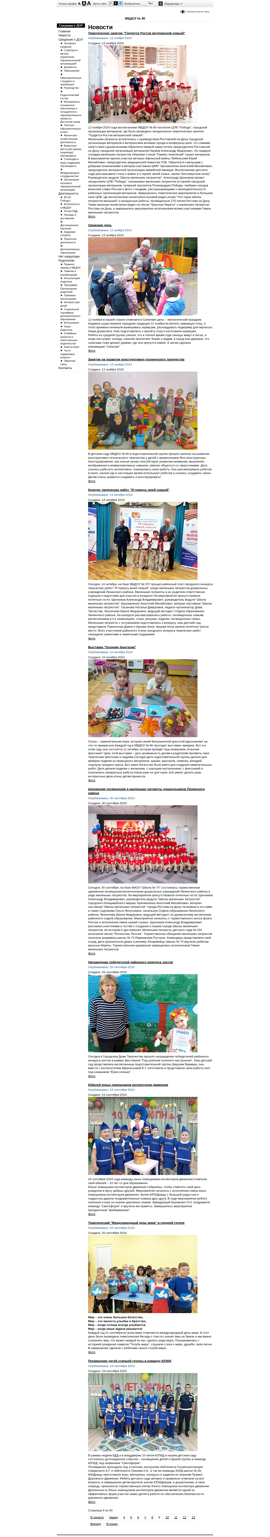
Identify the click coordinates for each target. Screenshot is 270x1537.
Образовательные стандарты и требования (70, 81)
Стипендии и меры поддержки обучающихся (70, 162)
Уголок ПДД (71, 211)
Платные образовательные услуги (70, 128)
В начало (97, 1517)
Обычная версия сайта (198, 11)
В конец (112, 1524)
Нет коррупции (69, 256)
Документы (70, 67)
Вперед (95, 1524)
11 (176, 1517)
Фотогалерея (71, 322)
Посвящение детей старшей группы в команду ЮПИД (129, 1361)
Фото (91, 216)
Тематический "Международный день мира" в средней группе (136, 1223)
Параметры (171, 3)
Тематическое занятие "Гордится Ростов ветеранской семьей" (136, 33)
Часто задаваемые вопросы (67, 354)
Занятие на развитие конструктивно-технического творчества (136, 359)
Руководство (71, 87)
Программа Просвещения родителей (68, 288)
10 (167, 1517)
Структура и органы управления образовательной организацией (70, 57)
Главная (64, 31)
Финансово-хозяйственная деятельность (69, 138)
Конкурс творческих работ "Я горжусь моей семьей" (128, 490)
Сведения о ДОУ (70, 39)
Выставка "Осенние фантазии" (112, 647)
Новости (64, 35)
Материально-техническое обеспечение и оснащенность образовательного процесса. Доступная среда (70, 111)
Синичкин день (100, 225)
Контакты (65, 368)
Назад (113, 1517)
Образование (72, 70)
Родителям (66, 260)
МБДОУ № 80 (135, 18)
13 (193, 1517)
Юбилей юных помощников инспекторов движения (128, 1085)
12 (184, 1517)
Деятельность (68, 193)
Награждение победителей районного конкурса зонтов (130, 962)
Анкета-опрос (72, 346)
